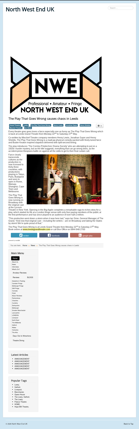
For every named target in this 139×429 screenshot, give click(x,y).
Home (15, 258)
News (14, 264)
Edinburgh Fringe (17, 286)
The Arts (15, 332)
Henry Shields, (85, 125)
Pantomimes (16, 298)
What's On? (16, 269)
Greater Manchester (19, 310)
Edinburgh (15, 308)
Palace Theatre (20, 401)
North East (15, 320)
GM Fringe (15, 288)
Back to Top (128, 423)
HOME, (17, 404)
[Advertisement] (69, 34)
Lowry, (17, 384)
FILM (13, 293)
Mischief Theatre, (16, 128)
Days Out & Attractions (22, 335)
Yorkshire (15, 330)
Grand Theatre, (15, 125)
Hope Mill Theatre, (22, 406)
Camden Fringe (17, 283)
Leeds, (25, 125)
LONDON (15, 315)
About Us (15, 262)
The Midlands (16, 322)
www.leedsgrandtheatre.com (36, 229)
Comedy (15, 291)
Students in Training (18, 281)
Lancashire (15, 313)
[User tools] (99, 126)
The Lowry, (19, 399)
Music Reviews (17, 295)
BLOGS (30, 277)
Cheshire (15, 300)
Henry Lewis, (58, 125)
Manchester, (19, 392)
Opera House (20, 394)
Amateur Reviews (20, 272)
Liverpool (15, 318)
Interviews (15, 267)
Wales (14, 327)
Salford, (18, 387)
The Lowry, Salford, (22, 397)
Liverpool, (18, 389)
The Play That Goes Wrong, (41, 125)
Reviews (16, 277)
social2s (17, 240)
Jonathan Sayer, (71, 125)
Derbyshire (15, 305)
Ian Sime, (28, 128)
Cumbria (15, 303)
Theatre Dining (18, 340)
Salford (14, 325)
